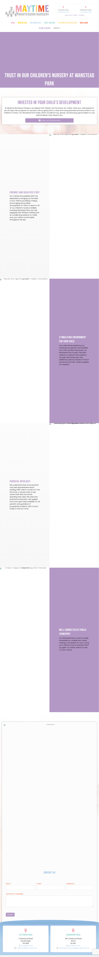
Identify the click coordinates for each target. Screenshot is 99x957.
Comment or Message (15, 894)
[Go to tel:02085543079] (85, 10)
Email (39, 884)
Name (8, 884)
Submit (10, 914)
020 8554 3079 (74, 946)
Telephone (70, 884)
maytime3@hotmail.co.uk (26, 948)
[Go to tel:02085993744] (63, 10)
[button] (49, 120)
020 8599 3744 (27, 946)
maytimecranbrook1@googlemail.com (74, 948)
